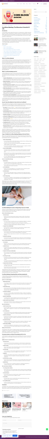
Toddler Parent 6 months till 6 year (40, 32)
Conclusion (5, 56)
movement (40, 70)
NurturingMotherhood (41, 71)
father (39, 62)
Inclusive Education (40, 20)
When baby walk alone (37, 92)
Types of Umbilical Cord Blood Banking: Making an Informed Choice (13, 51)
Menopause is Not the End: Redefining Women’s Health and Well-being (42, 51)
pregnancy (7, 390)
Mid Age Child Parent (40, 23)
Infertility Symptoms (43, 65)
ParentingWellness (42, 76)
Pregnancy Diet (36, 86)
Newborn (35, 71)
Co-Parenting (36, 60)
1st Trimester (40, 17)
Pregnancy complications (37, 84)
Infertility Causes (36, 65)
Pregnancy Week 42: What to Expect (26, 409)
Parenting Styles (36, 76)
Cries (40, 60)
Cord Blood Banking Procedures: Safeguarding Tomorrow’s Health (12, 52)
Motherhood (36, 70)
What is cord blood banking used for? (9, 48)
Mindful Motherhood (41, 68)
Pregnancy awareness (37, 81)
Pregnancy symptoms (37, 89)
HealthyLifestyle (36, 63)
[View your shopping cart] (38, 3)
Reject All (10, 435)
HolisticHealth (42, 63)
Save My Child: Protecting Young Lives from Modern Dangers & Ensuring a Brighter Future (6, 410)
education (35, 62)
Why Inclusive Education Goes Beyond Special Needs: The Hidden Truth (42, 39)
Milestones (35, 68)
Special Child (40, 29)
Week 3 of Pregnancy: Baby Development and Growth (16, 409)
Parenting (40, 25)
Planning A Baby (40, 26)
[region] (10, 432)
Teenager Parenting (40, 31)
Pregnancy (40, 28)
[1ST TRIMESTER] (36, 43)
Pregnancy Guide (42, 86)
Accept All (14, 435)
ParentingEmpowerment (42, 73)
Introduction (4, 45)
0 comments (10, 25)
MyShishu (4, 390)
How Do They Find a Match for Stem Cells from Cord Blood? (12, 49)
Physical (35, 78)
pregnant (43, 89)
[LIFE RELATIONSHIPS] (36, 50)
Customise (5, 435)
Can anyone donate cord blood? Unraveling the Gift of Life (11, 55)
